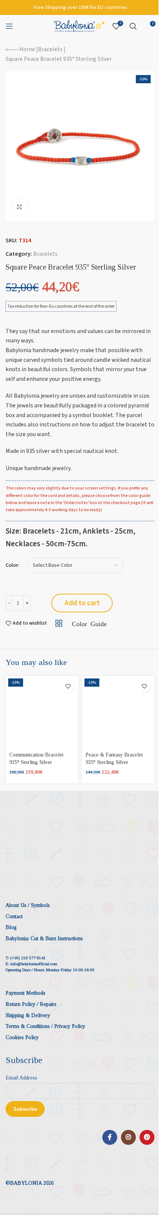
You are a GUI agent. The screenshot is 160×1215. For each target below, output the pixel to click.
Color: (12, 565)
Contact (14, 916)
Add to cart (82, 603)
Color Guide (89, 623)
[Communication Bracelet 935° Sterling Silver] (42, 712)
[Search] (133, 26)
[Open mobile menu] (9, 26)
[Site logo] (79, 25)
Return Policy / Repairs (31, 1004)
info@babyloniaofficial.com (33, 963)
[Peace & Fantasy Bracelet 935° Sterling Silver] (118, 712)
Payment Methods (25, 993)
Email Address (21, 1078)
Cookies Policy (22, 1037)
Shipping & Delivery (28, 1015)
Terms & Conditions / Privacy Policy (45, 1026)
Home (27, 49)
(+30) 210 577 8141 (28, 957)
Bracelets (50, 49)
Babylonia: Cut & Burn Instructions (44, 938)
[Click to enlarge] (19, 206)
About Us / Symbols (28, 905)
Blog (11, 927)
